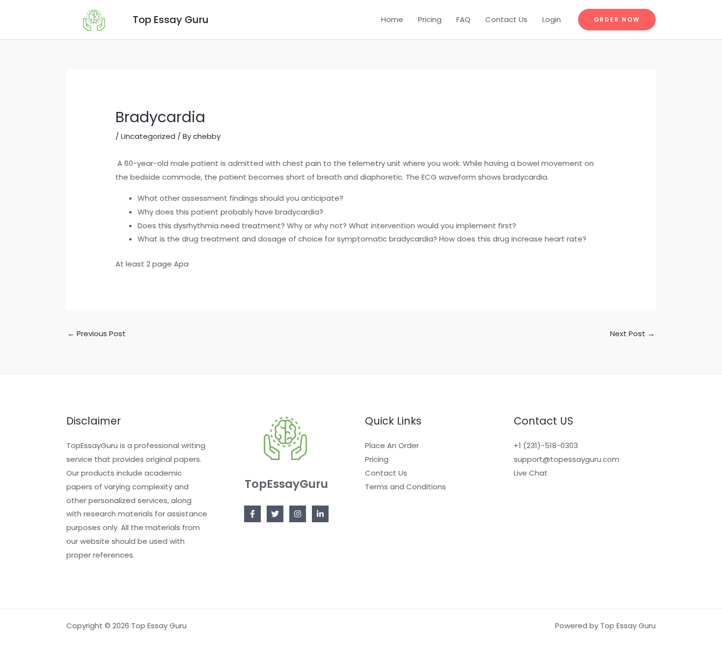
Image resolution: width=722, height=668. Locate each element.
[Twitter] (275, 514)
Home (392, 19)
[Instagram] (297, 514)
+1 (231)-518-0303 (546, 445)
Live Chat (531, 473)
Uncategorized (148, 136)
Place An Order (392, 445)
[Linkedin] (320, 514)
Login (551, 19)
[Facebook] (252, 514)
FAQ (463, 19)
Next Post (632, 333)
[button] (617, 19)
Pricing (430, 19)
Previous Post (96, 333)
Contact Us (506, 19)
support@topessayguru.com (566, 459)
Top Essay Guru (171, 20)
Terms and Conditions (405, 486)
